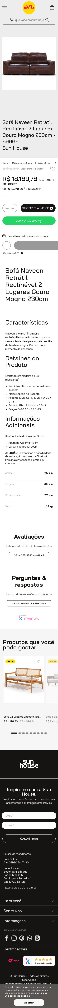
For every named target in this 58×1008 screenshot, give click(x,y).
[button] (9, 20)
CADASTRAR (29, 838)
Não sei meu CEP (10, 253)
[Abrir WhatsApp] (50, 1000)
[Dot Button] (14, 733)
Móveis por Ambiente (22, 163)
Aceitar (29, 1002)
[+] (12, 208)
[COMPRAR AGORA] (29, 220)
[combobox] (29, 20)
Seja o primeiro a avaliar (29, 555)
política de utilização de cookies (26, 994)
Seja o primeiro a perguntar (29, 603)
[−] (7, 208)
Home (5, 163)
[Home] (29, 764)
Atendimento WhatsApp (35, 208)
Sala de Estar (44, 163)
